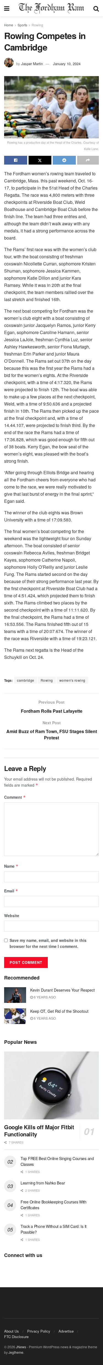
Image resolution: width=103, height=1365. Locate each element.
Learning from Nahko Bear (43, 1183)
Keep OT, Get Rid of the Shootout (59, 1011)
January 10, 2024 (66, 63)
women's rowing (72, 680)
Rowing (37, 25)
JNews (21, 1346)
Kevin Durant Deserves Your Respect (62, 990)
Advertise (66, 1331)
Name (11, 866)
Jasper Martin (32, 63)
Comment (15, 797)
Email (11, 891)
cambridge (25, 680)
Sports (22, 25)
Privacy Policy (38, 1331)
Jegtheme (16, 1352)
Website (11, 915)
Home (8, 25)
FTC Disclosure (16, 1336)
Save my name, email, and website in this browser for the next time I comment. (48, 943)
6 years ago (44, 997)
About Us (11, 1331)
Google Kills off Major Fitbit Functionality (39, 1130)
